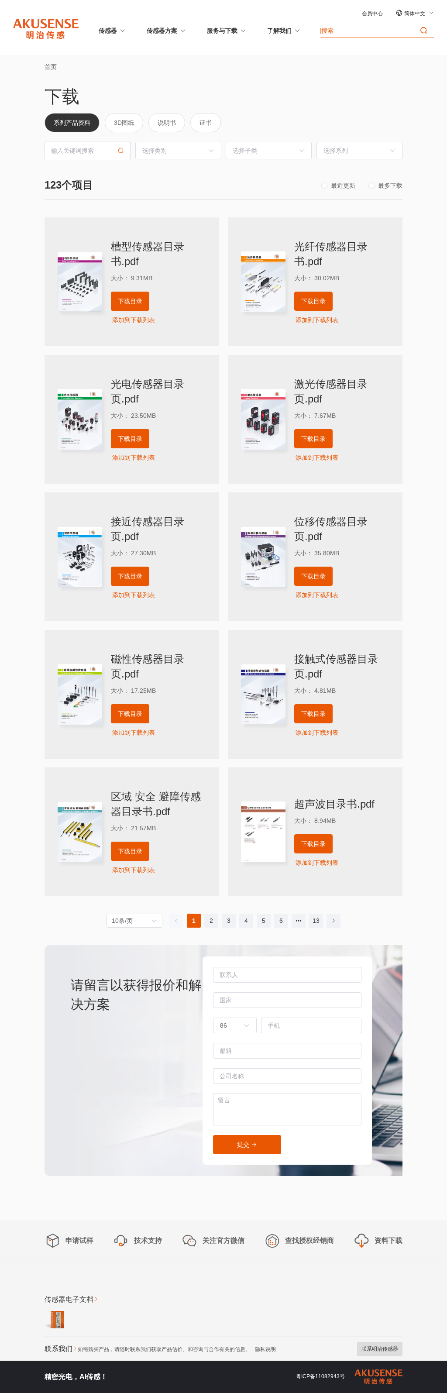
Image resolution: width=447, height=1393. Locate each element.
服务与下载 (222, 30)
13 (316, 920)
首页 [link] (51, 67)
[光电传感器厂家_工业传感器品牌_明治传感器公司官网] (46, 28)
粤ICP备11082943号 (320, 1376)
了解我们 (279, 30)
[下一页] (333, 921)
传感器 (108, 30)
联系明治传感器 (379, 1349)
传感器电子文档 (69, 1299)
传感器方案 (162, 30)
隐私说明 (265, 1349)
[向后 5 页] (299, 921)
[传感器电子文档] (54, 1321)
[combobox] (230, 1025)
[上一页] (176, 921)
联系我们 (58, 1348)
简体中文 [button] (415, 13)
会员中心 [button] (372, 13)
